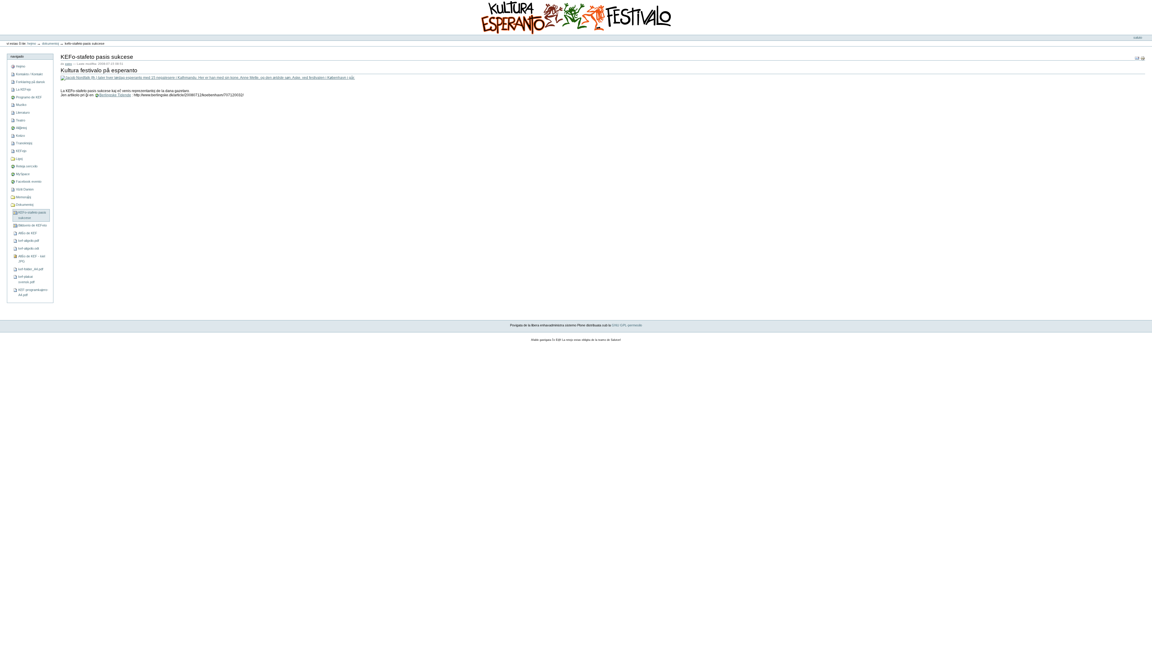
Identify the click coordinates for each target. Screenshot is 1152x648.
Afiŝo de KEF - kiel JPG (31, 258)
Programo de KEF (29, 97)
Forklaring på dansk (30, 82)
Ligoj (19, 158)
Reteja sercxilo (27, 166)
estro (68, 63)
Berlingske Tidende (115, 95)
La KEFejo (23, 89)
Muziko (21, 104)
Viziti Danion (25, 189)
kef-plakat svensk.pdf (26, 279)
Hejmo (31, 43)
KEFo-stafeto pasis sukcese (32, 215)
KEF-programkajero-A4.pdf (33, 292)
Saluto (1137, 37)
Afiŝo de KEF (27, 233)
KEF (9, 9)
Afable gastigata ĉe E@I (546, 339)
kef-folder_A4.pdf (30, 269)
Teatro (20, 120)
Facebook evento (28, 181)
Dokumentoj (50, 43)
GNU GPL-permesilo (627, 325)
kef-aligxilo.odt (28, 248)
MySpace (23, 174)
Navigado (17, 56)
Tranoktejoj (24, 143)
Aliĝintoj (21, 128)
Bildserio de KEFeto (32, 225)
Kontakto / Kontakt (29, 74)
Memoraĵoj (23, 197)
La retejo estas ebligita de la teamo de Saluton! (591, 339)
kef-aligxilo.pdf (28, 240)
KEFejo (21, 151)
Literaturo (23, 112)
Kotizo (20, 135)
